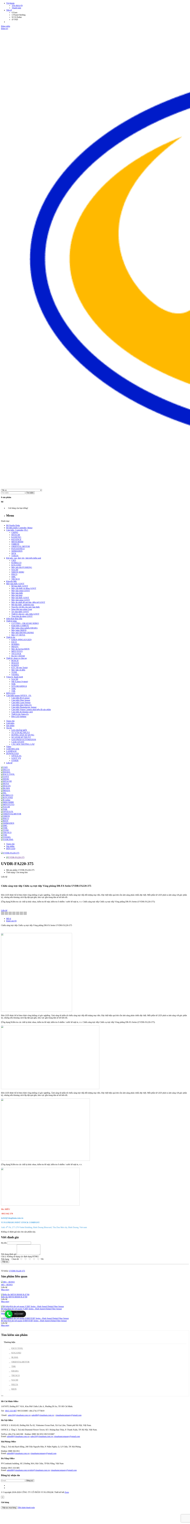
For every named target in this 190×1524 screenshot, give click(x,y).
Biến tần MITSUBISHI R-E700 (14, 1297)
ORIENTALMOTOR (20, 1362)
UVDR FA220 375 (17, 1271)
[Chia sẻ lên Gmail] (17, 913)
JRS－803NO (7, 1285)
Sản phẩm (10, 846)
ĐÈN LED (10, 848)
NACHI (14, 1380)
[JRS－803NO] (8, 1282)
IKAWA (14, 1357)
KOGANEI (16, 1353)
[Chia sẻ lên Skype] (21, 913)
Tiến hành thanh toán (26, 1507)
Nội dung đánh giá (8, 1254)
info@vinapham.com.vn (40, 1470)
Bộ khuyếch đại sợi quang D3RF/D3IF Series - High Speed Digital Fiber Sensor (34, 1321)
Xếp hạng (5, 1259)
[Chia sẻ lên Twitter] (6, 913)
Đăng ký (4, 28)
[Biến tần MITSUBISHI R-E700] (15, 1294)
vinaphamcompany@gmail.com (68, 1415)
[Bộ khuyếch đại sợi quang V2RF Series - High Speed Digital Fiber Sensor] (32, 1306)
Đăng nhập (5, 26)
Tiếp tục (5, 1262)
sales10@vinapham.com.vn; (42, 1436)
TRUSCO (15, 1375)
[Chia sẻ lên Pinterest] (14, 913)
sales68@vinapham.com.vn (42, 1415)
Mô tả (8, 918)
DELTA (14, 1384)
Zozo (67, 1492)
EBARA (15, 1371)
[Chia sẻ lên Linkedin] (10, 913)
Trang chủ (10, 844)
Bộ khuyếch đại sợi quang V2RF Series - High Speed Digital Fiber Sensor (31, 1309)
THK (13, 1366)
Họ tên (4, 1243)
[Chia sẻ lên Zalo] (25, 913)
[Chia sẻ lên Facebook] (2, 913)
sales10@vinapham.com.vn (19, 1415)
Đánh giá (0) (11, 921)
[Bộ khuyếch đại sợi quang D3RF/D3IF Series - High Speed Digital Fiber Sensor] (35, 1318)
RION (14, 1389)
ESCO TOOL (17, 1348)
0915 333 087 (11, 1411)
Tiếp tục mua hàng (9, 1508)
